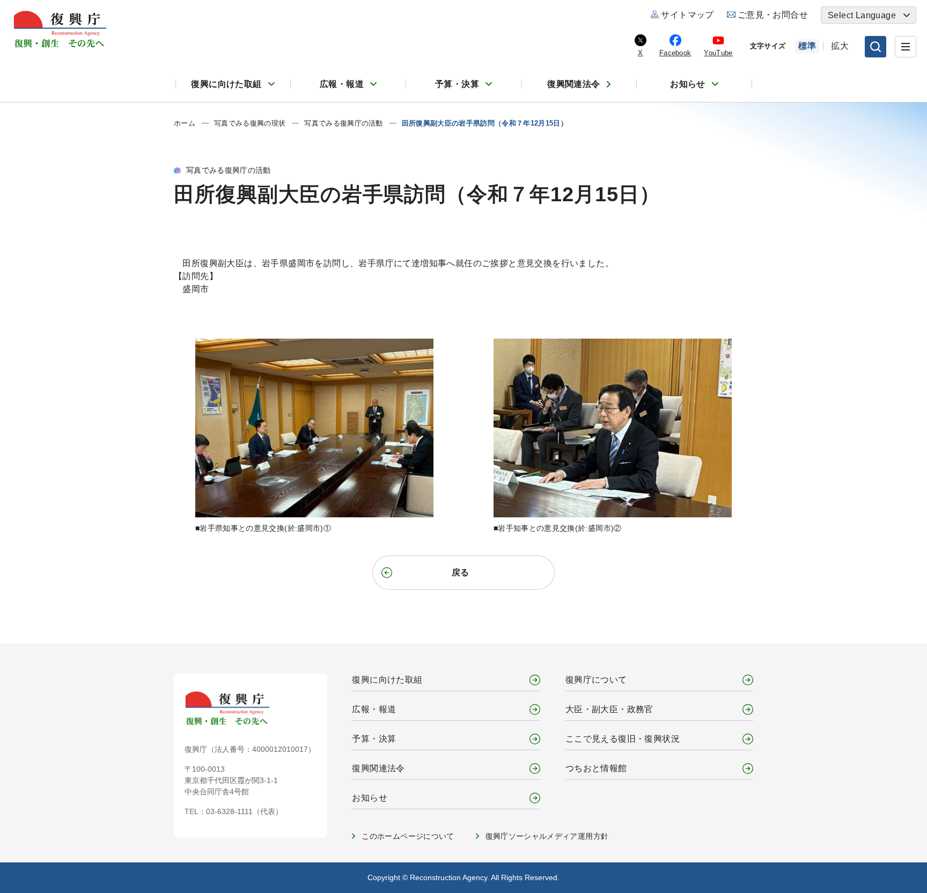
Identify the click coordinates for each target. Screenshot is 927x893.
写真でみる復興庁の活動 (343, 123)
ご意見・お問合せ (773, 14)
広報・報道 (342, 84)
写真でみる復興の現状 (249, 123)
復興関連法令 (573, 84)
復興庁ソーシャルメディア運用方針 (547, 836)
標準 (807, 45)
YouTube (718, 53)
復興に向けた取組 (226, 84)
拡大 (840, 45)
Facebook (675, 53)
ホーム (184, 123)
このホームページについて (408, 836)
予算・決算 (457, 84)
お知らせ (687, 84)
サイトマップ (687, 14)
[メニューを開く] (905, 46)
